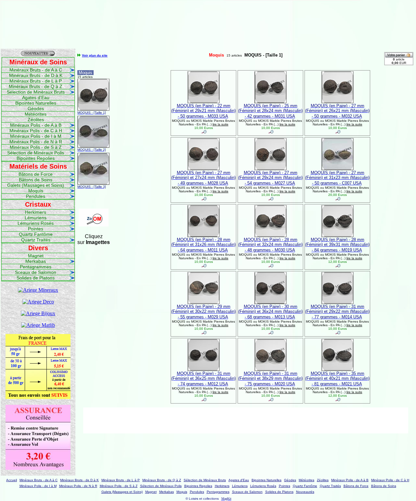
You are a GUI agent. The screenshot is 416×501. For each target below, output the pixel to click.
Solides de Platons (36, 277)
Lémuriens (35, 217)
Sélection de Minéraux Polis (35, 152)
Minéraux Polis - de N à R (35, 141)
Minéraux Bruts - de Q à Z (35, 86)
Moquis (35, 190)
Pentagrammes (35, 266)
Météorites (35, 114)
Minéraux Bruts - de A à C (35, 69)
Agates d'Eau (35, 97)
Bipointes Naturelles (35, 103)
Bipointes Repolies (36, 158)
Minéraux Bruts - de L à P (35, 81)
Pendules (35, 196)
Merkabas (35, 261)
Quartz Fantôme (36, 234)
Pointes (35, 228)
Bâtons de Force (36, 174)
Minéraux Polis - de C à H (35, 130)
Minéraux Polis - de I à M (35, 136)
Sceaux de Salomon (35, 272)
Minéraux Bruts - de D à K (35, 75)
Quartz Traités (35, 239)
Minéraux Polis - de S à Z (36, 147)
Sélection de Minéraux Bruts (36, 92)
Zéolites (36, 119)
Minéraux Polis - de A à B (35, 125)
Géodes (36, 108)
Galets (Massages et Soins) (35, 185)
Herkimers (35, 212)
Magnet (36, 255)
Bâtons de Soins (35, 179)
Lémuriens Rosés (36, 223)
